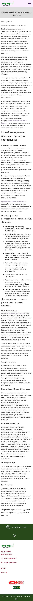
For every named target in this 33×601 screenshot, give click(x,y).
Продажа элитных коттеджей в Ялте (13, 201)
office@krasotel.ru (19, 527)
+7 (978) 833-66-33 (10, 562)
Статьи (9, 21)
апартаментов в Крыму (15, 313)
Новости (4, 572)
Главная (3, 21)
